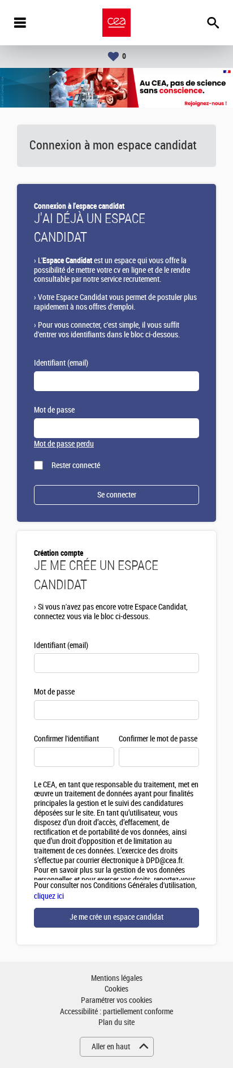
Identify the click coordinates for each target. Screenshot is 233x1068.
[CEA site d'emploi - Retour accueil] (116, 22)
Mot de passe (54, 410)
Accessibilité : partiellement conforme (116, 1011)
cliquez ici (49, 896)
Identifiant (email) (61, 363)
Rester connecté (75, 465)
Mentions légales (117, 978)
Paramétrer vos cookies (116, 1000)
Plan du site (116, 1022)
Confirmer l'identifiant (66, 739)
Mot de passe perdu (64, 444)
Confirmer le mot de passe (158, 739)
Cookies (116, 989)
